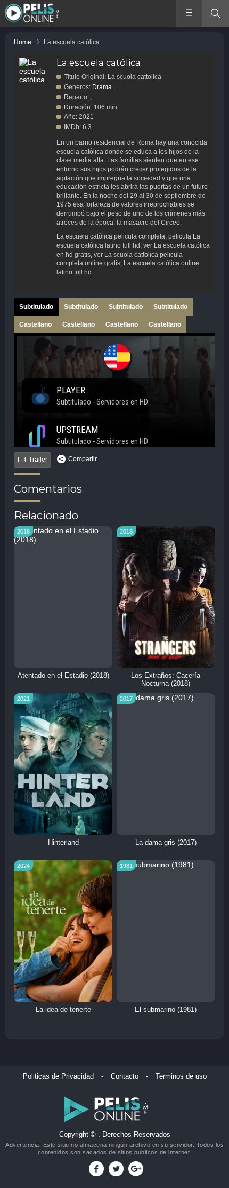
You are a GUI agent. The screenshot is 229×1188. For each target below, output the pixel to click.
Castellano (35, 324)
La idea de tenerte (63, 1009)
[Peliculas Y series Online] (33, 13)
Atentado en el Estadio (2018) (63, 675)
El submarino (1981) (166, 1009)
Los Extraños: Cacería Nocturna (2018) (165, 679)
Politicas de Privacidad (58, 1076)
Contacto (124, 1076)
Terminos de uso (181, 1076)
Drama (102, 87)
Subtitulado (36, 307)
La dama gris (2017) (166, 842)
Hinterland (63, 842)
